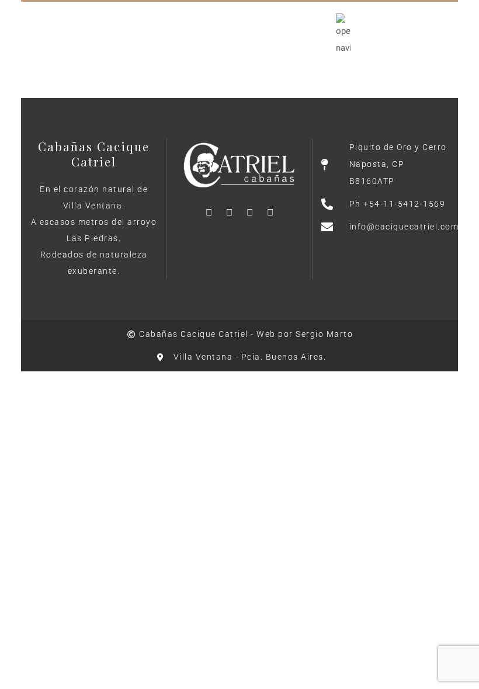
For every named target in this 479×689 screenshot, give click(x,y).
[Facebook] (208, 212)
